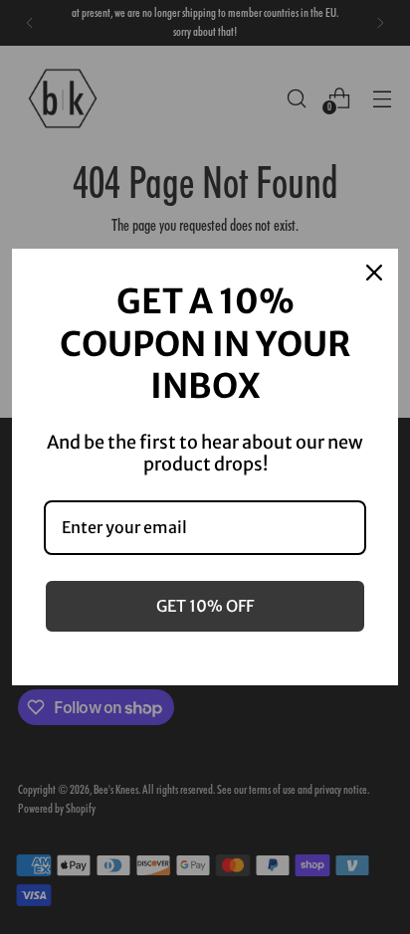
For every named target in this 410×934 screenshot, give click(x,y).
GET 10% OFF (205, 606)
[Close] (374, 272)
